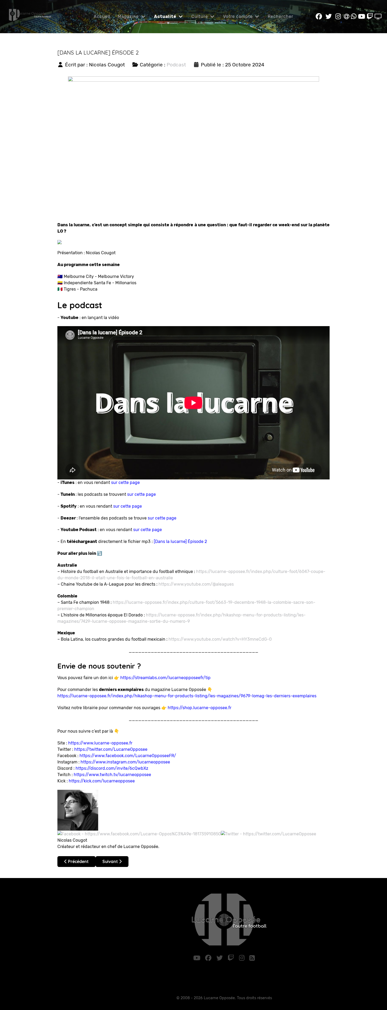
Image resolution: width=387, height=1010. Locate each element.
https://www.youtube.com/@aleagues (196, 584)
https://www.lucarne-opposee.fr (100, 743)
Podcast (176, 65)
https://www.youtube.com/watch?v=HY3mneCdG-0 (220, 639)
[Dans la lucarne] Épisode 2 (180, 541)
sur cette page (125, 482)
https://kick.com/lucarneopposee (102, 780)
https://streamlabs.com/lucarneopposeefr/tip (165, 677)
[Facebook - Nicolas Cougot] (139, 833)
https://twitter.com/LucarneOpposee (110, 749)
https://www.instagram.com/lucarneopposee (125, 761)
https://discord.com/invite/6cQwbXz (112, 768)
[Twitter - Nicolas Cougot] (268, 833)
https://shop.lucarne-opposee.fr (199, 707)
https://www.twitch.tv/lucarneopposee (112, 774)
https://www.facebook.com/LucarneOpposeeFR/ (128, 755)
